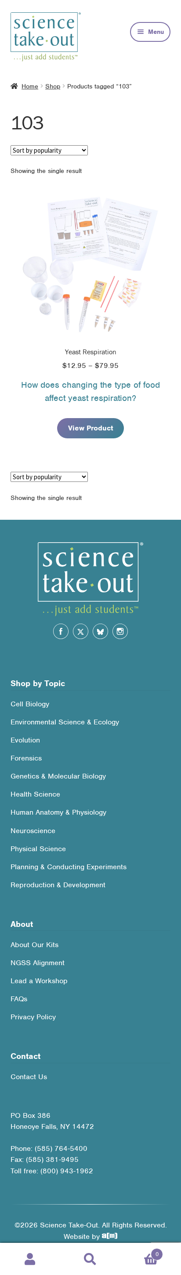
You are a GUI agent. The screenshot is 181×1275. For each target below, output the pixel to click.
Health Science (35, 794)
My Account (30, 1259)
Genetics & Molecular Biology (58, 776)
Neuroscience (33, 830)
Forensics (26, 758)
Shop (52, 86)
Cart (140, 1251)
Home (30, 86)
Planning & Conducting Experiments (69, 866)
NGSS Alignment (38, 962)
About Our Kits (34, 944)
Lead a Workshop (39, 980)
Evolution (25, 740)
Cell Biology (30, 704)
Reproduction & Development (58, 884)
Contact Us (29, 1076)
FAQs (19, 998)
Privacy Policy (33, 1016)
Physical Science (38, 848)
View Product (90, 428)
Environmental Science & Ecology (65, 722)
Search (90, 1259)
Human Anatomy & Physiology (58, 812)
